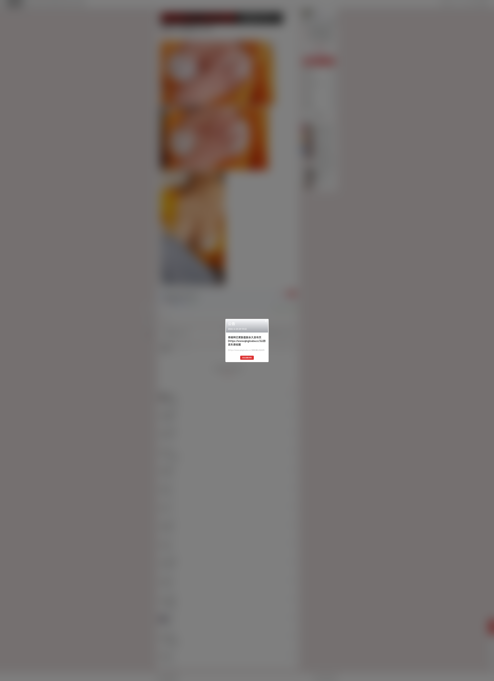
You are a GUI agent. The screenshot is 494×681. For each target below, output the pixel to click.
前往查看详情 (247, 358)
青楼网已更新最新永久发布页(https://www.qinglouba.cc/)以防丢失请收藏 (247, 341)
